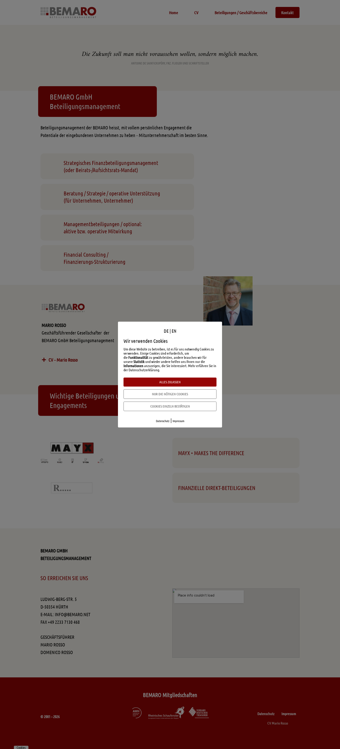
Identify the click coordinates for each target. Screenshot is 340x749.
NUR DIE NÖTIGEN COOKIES (170, 394)
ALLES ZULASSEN (170, 382)
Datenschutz (163, 421)
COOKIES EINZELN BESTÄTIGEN (170, 406)
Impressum (178, 421)
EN (174, 331)
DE (166, 331)
